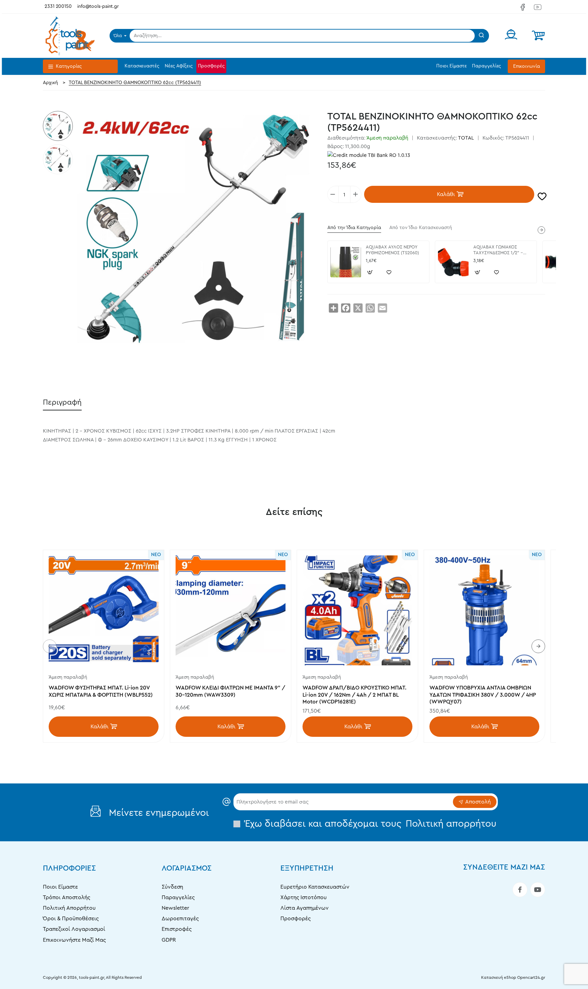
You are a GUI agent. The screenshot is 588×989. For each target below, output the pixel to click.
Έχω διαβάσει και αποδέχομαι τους (369, 823)
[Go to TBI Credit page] (368, 156)
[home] (50, 82)
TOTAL (466, 138)
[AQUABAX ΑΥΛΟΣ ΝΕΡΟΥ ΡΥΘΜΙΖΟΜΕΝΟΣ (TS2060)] (345, 262)
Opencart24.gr (531, 977)
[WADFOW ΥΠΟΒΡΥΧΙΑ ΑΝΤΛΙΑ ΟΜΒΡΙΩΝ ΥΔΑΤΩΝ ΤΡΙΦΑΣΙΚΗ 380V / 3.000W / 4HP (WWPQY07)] (484, 610)
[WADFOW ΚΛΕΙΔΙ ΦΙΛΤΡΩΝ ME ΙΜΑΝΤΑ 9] (230, 610)
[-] (333, 194)
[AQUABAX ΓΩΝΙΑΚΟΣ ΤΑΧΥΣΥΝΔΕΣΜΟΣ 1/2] (453, 262)
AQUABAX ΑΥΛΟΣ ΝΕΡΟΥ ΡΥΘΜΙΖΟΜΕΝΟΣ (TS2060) (392, 250)
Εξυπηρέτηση (306, 868)
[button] (449, 194)
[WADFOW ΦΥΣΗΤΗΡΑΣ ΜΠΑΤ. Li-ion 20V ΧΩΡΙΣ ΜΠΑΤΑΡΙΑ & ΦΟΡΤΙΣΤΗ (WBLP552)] (104, 610)
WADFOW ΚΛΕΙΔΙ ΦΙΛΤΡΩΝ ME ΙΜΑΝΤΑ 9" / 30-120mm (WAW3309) (230, 691)
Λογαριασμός (187, 868)
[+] (355, 194)
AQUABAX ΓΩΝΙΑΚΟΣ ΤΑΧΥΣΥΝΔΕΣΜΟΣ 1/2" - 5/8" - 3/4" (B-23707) (498, 250)
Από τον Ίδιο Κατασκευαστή (420, 227)
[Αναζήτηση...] (481, 36)
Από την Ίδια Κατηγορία (354, 227)
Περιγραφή (62, 402)
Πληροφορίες (69, 868)
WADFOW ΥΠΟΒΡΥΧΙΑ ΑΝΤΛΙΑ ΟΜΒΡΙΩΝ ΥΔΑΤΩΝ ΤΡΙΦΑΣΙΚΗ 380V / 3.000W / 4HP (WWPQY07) (482, 695)
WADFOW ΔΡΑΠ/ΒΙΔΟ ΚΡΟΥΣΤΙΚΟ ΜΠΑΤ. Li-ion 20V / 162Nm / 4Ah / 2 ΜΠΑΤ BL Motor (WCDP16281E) (354, 695)
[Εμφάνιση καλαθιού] (538, 36)
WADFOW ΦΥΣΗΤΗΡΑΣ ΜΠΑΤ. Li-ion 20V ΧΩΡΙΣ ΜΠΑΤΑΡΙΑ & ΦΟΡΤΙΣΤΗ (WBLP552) (101, 691)
